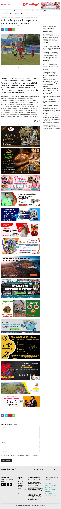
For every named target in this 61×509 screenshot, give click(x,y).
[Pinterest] (10, 29)
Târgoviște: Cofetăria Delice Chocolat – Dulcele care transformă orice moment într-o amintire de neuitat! (51, 29)
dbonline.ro (7, 25)
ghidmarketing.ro (50, 493)
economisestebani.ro (51, 489)
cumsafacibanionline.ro (51, 495)
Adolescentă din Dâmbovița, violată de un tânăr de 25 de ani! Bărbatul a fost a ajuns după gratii (51, 126)
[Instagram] (5, 484)
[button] (9, 4)
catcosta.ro (48, 491)
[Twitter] (6, 29)
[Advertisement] (20, 71)
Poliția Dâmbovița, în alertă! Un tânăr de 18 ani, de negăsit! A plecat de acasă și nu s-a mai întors (50, 75)
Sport (6, 17)
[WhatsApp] (13, 29)
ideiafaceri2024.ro (50, 487)
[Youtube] (11, 484)
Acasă (2, 17)
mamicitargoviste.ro (50, 485)
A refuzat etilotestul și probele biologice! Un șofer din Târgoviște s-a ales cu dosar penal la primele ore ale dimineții (51, 91)
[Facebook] (2, 29)
